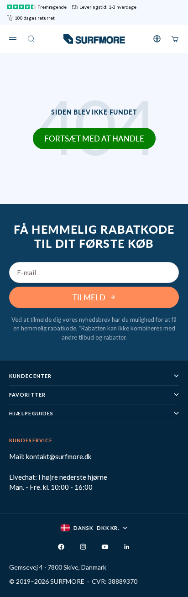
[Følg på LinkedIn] (127, 546)
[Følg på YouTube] (105, 546)
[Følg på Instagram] (83, 546)
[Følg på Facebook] (61, 546)
